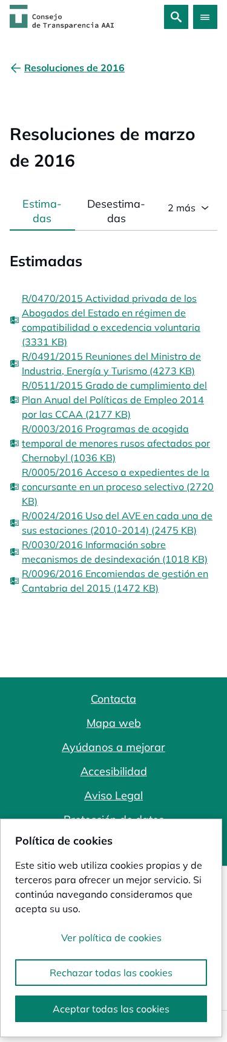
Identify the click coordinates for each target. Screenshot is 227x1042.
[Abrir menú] (205, 17)
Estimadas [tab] (42, 211)
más (182, 208)
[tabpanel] (113, 413)
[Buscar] (176, 17)
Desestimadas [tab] (116, 211)
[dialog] (111, 928)
